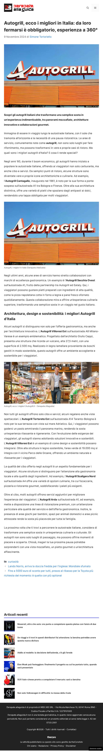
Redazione (43, 746)
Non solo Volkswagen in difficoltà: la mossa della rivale (44, 693)
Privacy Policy (57, 746)
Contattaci (71, 729)
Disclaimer (71, 746)
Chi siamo (31, 746)
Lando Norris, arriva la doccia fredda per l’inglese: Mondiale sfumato (49, 566)
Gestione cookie (96, 749)
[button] (87, 8)
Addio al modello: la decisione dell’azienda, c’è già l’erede (44, 652)
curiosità (13, 561)
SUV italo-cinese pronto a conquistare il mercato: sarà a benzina (48, 679)
